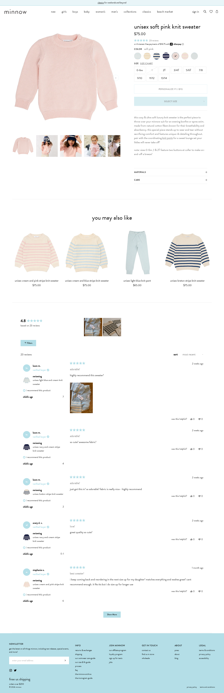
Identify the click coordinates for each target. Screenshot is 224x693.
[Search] (205, 11)
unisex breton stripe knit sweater (187, 281)
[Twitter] (15, 670)
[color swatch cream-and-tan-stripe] (147, 56)
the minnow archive (83, 674)
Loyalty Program (116, 654)
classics (146, 11)
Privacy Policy (205, 654)
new (53, 11)
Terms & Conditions (207, 650)
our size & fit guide (82, 662)
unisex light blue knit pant (137, 281)
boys (75, 11)
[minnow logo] (26, 11)
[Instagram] (10, 670)
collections (130, 11)
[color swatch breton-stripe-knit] (156, 56)
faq (76, 670)
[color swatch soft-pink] (175, 56)
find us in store (148, 654)
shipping (78, 654)
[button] (146, 40)
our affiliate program (117, 650)
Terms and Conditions (207, 687)
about (177, 654)
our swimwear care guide (85, 658)
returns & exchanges (83, 650)
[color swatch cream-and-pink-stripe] (184, 56)
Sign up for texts (115, 658)
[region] (103, 327)
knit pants (167, 138)
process (78, 666)
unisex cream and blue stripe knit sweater (87, 281)
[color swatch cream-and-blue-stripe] (137, 56)
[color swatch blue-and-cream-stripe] (194, 56)
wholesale (146, 658)
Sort (176, 354)
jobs (110, 662)
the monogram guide (83, 678)
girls (64, 11)
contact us (146, 650)
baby (87, 11)
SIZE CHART (146, 63)
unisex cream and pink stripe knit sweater (37, 281)
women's (100, 11)
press (177, 650)
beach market (165, 11)
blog (176, 658)
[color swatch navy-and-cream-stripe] (166, 56)
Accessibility (204, 658)
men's (114, 11)
